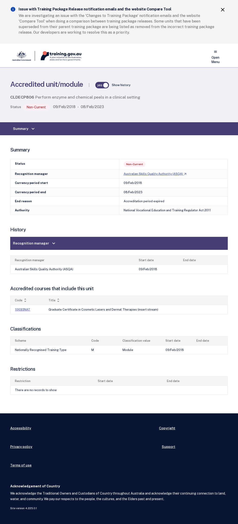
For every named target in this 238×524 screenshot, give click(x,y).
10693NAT (22, 309)
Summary (24, 129)
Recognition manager (34, 243)
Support (168, 447)
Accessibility (20, 428)
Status (15, 107)
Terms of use (21, 465)
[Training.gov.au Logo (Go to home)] (58, 56)
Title (54, 300)
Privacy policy (21, 447)
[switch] (102, 85)
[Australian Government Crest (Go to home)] (22, 56)
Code (21, 300)
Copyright (167, 428)
